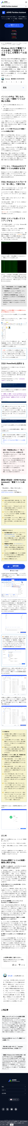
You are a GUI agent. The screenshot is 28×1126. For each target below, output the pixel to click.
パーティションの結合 (9, 536)
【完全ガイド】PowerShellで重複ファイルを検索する (13, 441)
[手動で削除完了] (14, 819)
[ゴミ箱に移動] (14, 716)
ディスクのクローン (18, 543)
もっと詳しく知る (4, 1124)
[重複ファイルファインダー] (14, 588)
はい (16, 965)
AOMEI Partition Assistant (9, 6)
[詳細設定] (14, 656)
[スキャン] (14, 623)
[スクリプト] (14, 385)
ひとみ (8, 79)
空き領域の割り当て (10, 534)
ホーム (2, 43)
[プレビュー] (14, 685)
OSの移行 (6, 545)
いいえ (23, 965)
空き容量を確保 (8, 43)
